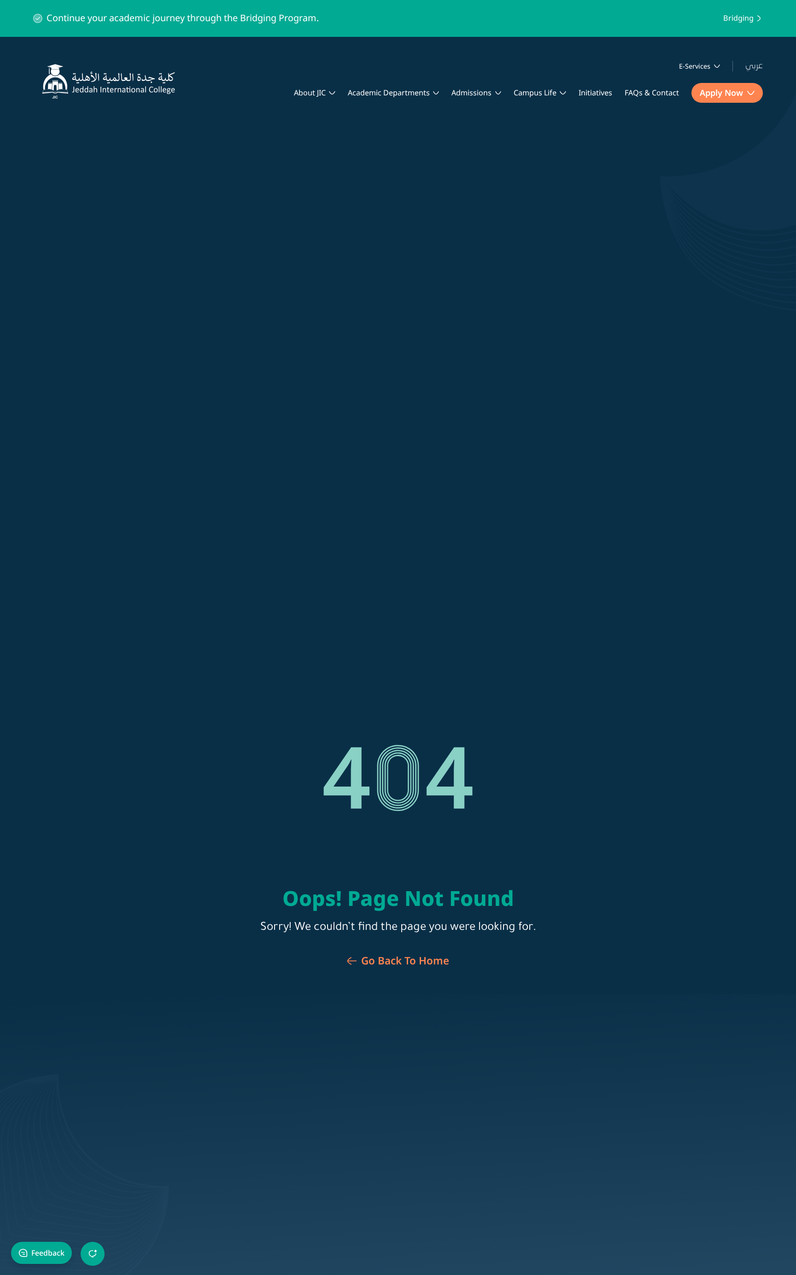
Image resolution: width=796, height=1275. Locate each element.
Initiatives (595, 93)
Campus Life (535, 93)
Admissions (471, 93)
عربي (754, 66)
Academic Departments (389, 93)
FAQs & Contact (652, 93)
